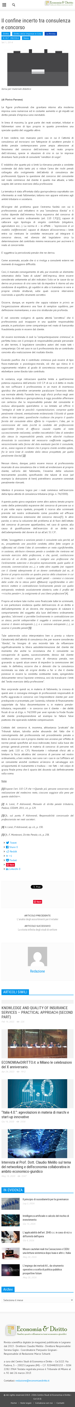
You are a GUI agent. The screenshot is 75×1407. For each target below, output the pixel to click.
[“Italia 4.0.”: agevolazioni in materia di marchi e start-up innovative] (37, 1093)
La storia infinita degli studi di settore (37, 929)
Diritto (6, 33)
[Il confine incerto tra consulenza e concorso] (37, 67)
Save (12, 864)
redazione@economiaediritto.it (32, 1380)
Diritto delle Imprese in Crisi (27, 33)
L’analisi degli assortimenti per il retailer (37, 919)
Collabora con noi (44, 1403)
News (26, 38)
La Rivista (51, 33)
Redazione (37, 971)
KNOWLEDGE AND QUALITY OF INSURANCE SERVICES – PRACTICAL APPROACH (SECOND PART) (37, 1012)
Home (14, 1403)
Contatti (60, 1403)
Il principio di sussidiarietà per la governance (46, 1199)
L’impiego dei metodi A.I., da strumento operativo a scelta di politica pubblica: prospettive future (43, 1269)
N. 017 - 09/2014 (11, 38)
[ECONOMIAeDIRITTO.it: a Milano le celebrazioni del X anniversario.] (37, 1043)
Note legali (25, 1403)
